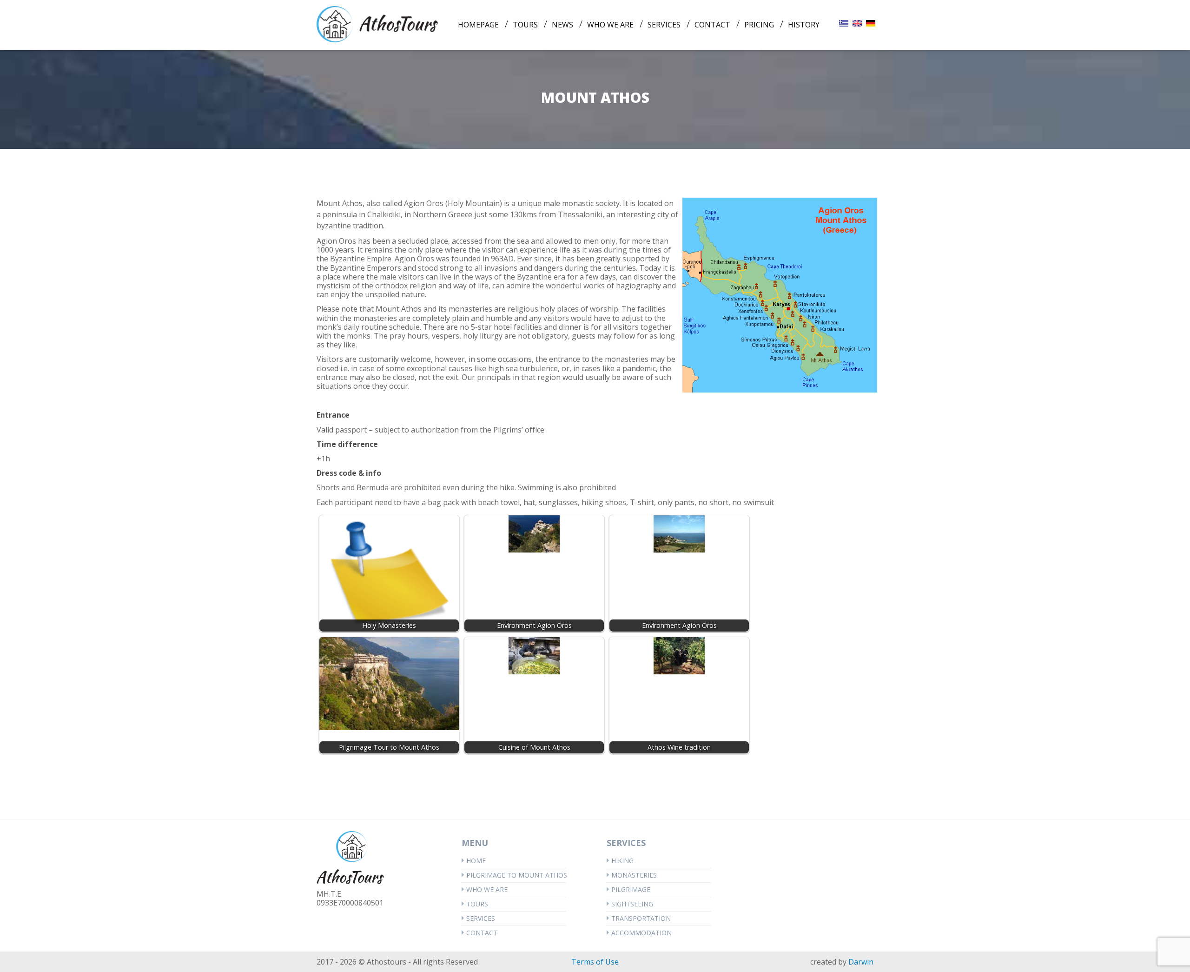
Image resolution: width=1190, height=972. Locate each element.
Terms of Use (595, 962)
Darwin (860, 962)
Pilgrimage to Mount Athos (516, 875)
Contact (481, 932)
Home (476, 860)
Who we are (487, 889)
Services (480, 918)
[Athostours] (377, 23)
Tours (477, 903)
